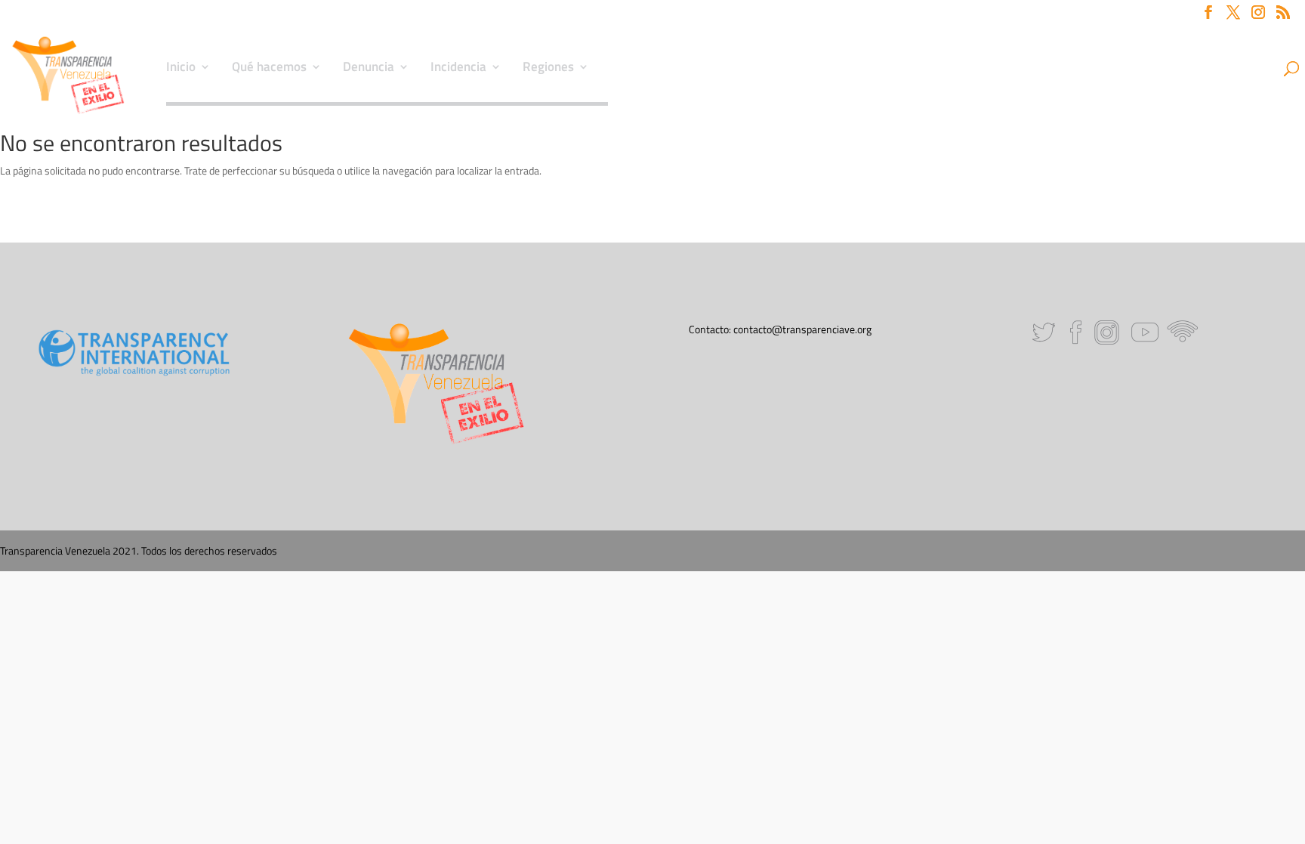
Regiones (548, 68)
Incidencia (458, 68)
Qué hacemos (269, 68)
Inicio (181, 68)
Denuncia (368, 68)
